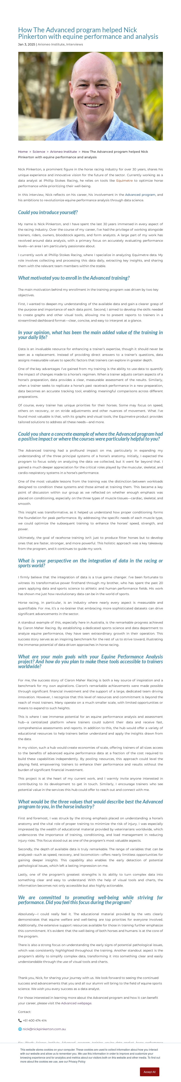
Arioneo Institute (51, 44)
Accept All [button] (150, 1072)
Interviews (74, 44)
